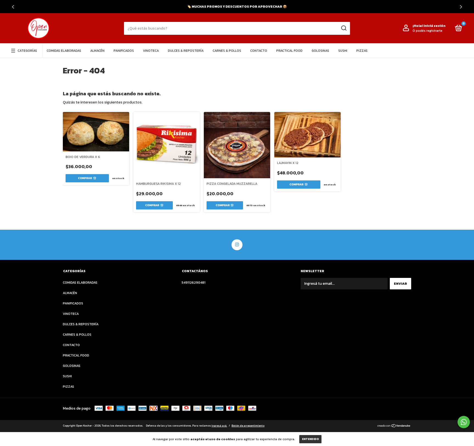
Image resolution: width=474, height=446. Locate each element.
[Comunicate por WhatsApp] (464, 422)
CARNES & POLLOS (227, 50)
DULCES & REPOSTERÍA (186, 50)
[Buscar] (343, 28)
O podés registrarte (427, 30)
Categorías (27, 50)
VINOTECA (151, 50)
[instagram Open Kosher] (237, 244)
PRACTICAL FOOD (289, 50)
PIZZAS (362, 50)
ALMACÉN (97, 50)
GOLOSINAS (320, 50)
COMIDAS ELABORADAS (64, 50)
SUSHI (342, 50)
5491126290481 (193, 282)
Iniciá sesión (434, 25)
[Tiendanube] (394, 426)
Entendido (310, 439)
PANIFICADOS (124, 50)
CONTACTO (258, 50)
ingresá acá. (219, 426)
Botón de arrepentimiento (248, 426)
